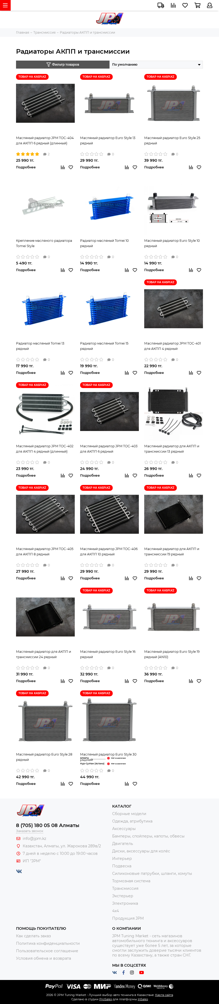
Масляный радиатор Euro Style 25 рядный (172, 140)
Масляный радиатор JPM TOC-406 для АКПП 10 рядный (109, 551)
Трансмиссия (125, 888)
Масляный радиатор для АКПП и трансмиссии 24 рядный (43, 654)
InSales (143, 999)
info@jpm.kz (34, 838)
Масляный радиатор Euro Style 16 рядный (107, 654)
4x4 (115, 910)
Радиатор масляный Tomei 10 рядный (104, 243)
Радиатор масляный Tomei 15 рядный (104, 346)
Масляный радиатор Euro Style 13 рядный (107, 140)
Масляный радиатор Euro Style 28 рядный (44, 757)
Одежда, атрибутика (132, 821)
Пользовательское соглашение (47, 950)
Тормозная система (131, 881)
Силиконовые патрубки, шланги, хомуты (152, 873)
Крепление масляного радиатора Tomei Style (44, 243)
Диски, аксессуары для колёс (141, 851)
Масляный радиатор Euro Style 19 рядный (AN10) (172, 654)
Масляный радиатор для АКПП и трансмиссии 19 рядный (171, 551)
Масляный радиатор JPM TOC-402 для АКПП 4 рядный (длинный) (44, 448)
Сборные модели (129, 813)
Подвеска (121, 866)
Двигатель (122, 843)
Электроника (125, 903)
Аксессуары (124, 828)
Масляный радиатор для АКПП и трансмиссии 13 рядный (171, 448)
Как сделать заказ (33, 936)
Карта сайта (164, 995)
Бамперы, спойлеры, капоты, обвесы (148, 836)
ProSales (105, 999)
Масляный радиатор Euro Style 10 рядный (172, 243)
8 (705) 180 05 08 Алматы (47, 825)
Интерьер (122, 858)
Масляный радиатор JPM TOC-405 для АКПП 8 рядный (44, 551)
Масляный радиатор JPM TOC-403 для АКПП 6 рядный (109, 448)
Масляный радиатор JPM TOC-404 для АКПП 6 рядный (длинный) (45, 140)
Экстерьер (122, 896)
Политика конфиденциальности (48, 943)
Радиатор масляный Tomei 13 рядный (40, 346)
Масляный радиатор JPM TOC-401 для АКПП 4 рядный (172, 346)
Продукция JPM (128, 918)
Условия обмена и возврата (43, 958)
